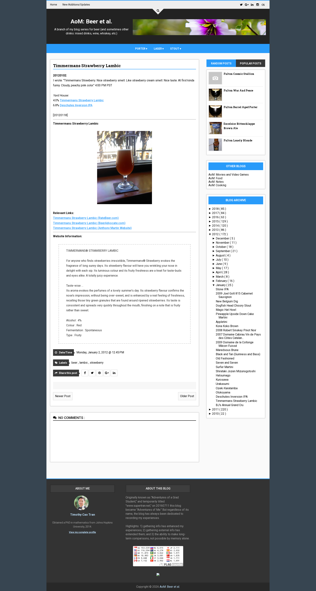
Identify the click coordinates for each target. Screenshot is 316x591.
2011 (215, 409)
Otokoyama (223, 392)
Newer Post (62, 396)
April (219, 272)
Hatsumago (223, 375)
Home (53, 4)
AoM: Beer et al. (91, 21)
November (223, 242)
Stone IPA (222, 289)
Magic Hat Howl (226, 310)
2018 (215, 209)
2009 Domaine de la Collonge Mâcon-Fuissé (234, 344)
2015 (215, 221)
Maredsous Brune (227, 350)
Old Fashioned (225, 358)
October (221, 247)
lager (158, 48)
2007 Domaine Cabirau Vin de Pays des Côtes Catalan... (238, 336)
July (219, 259)
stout (175, 48)
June (219, 264)
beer (75, 362)
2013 (215, 230)
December (223, 238)
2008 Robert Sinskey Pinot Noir (236, 330)
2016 (215, 217)
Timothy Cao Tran (82, 514)
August (220, 255)
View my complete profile (82, 532)
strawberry (97, 362)
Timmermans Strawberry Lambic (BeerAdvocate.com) (89, 223)
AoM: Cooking (217, 185)
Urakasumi (222, 384)
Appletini (221, 322)
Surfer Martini (224, 367)
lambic (84, 362)
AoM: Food (215, 178)
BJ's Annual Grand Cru (229, 405)
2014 (215, 225)
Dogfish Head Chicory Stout (233, 305)
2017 (215, 213)
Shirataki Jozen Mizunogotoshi (235, 371)
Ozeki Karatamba (227, 388)
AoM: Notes (216, 181)
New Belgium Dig (227, 301)
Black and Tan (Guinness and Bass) (238, 354)
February (222, 281)
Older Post (187, 396)
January (221, 285)
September (223, 251)
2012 (215, 234)
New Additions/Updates (76, 4)
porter (140, 48)
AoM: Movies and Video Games (228, 174)
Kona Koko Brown (227, 326)
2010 (215, 413)
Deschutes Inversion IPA (76, 105)
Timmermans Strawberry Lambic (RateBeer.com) (86, 218)
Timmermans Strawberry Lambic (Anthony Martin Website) (92, 228)
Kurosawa (222, 379)
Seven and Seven (227, 362)
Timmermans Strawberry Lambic (87, 65)
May (219, 268)
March (220, 276)
